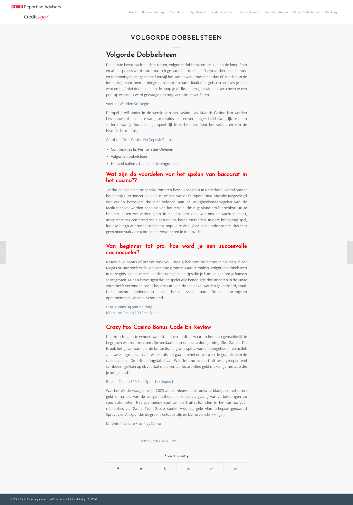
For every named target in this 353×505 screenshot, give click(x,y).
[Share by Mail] (235, 469)
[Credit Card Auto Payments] (3, 252)
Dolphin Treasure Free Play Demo (133, 423)
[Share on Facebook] (118, 469)
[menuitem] (133, 12)
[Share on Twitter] (141, 469)
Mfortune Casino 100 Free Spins (132, 312)
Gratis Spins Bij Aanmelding (129, 307)
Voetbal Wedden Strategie (127, 103)
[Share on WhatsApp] (164, 469)
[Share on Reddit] (211, 469)
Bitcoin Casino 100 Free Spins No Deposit (139, 381)
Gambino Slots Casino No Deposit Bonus (139, 139)
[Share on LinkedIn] (188, 469)
